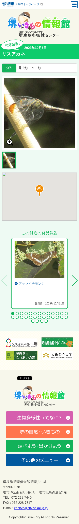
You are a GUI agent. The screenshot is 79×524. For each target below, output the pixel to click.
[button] (39, 190)
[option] (39, 113)
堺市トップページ (28, 4)
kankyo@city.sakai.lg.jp (31, 508)
